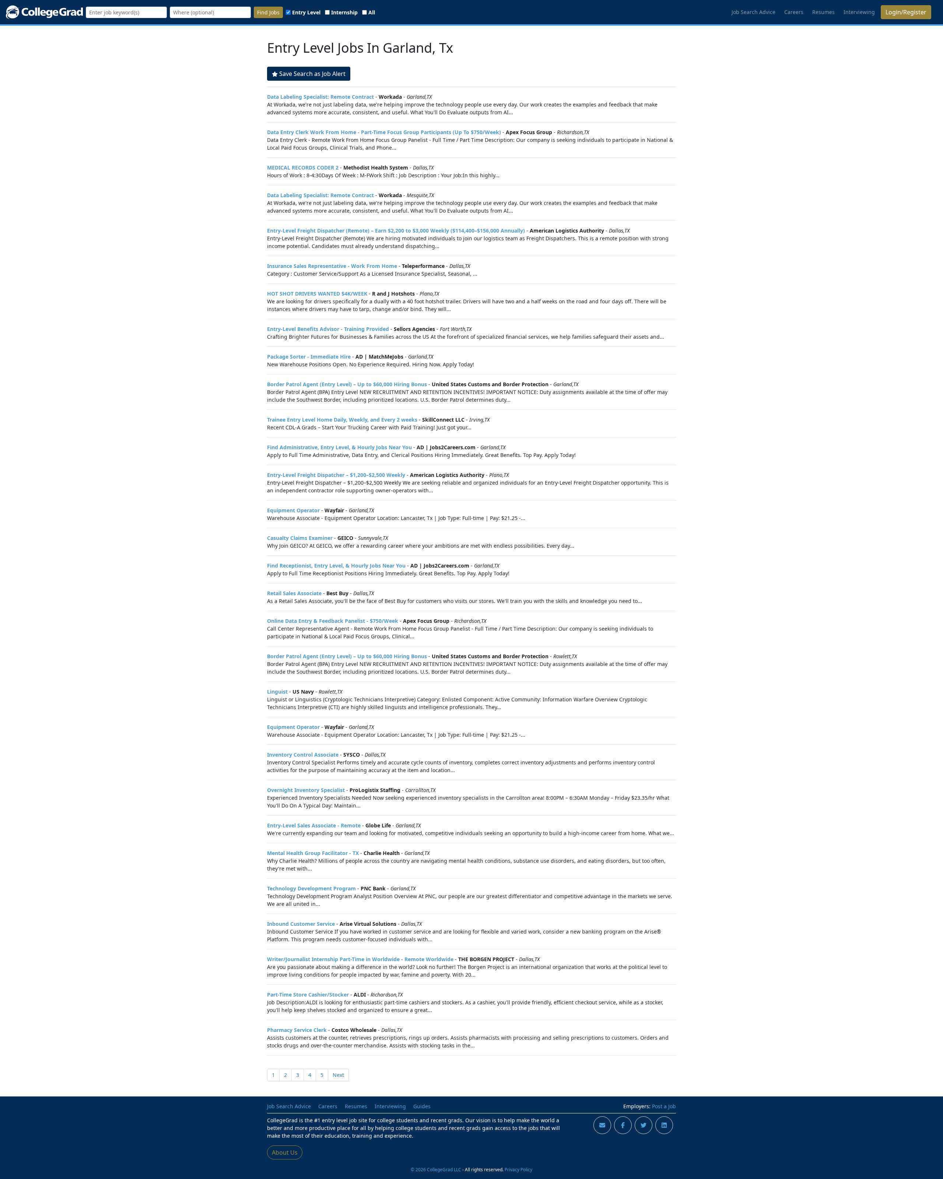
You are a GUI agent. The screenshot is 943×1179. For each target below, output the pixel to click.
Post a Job (664, 1106)
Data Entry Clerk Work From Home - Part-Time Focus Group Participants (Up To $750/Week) (384, 132)
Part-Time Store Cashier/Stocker (308, 994)
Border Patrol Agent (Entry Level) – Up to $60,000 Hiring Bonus (347, 384)
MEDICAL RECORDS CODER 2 (303, 167)
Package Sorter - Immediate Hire (309, 356)
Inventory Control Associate (303, 754)
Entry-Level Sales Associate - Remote (314, 825)
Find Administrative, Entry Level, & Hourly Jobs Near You (339, 447)
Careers (793, 11)
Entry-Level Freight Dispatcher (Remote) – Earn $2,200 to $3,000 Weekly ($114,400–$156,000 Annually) (396, 230)
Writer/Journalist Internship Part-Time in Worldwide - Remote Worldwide (360, 959)
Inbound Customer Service (301, 923)
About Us (285, 1152)
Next (338, 1074)
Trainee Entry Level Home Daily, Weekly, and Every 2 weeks (342, 419)
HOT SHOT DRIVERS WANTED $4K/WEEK (317, 293)
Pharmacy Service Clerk (297, 1029)
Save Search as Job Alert (312, 74)
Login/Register (906, 12)
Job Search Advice (753, 11)
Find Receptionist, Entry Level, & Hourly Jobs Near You (336, 565)
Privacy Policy (518, 1169)
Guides (422, 1106)
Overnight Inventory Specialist (306, 789)
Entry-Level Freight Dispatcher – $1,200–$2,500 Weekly (336, 474)
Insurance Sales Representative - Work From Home (332, 265)
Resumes (823, 11)
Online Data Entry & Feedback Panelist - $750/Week (332, 620)
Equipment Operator (293, 510)
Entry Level (306, 12)
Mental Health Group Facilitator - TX (313, 853)
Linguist (277, 691)
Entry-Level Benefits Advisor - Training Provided (328, 328)
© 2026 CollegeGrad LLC (436, 1169)
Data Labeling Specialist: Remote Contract (320, 96)
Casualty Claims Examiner (300, 537)
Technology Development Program (311, 888)
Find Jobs (268, 12)
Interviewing (859, 11)
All (371, 12)
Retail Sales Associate (294, 593)
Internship (344, 12)
